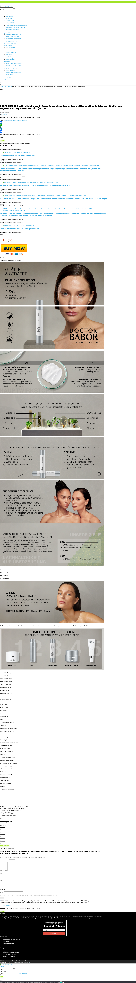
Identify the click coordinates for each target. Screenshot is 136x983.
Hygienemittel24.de (9, 961)
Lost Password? (23, 973)
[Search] (0, 84)
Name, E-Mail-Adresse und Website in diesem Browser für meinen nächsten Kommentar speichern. (29, 895)
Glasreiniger (9, 54)
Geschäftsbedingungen (9, 954)
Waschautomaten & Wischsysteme (12, 69)
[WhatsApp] (68, 125)
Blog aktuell (6, 941)
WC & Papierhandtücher (10, 43)
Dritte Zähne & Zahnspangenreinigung (16, 25)
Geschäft (4, 86)
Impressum (6, 951)
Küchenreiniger (10, 58)
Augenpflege (9, 16)
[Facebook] (68, 122)
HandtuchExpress (8, 945)
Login (1, 976)
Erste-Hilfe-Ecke (8, 78)
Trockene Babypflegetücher (14, 38)
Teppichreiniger (10, 59)
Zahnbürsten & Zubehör (12, 29)
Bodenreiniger (9, 51)
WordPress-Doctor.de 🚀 (23, 962)
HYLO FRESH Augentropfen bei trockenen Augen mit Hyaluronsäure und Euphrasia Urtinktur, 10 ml (35, 186)
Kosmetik (6, 15)
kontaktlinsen (23, 120)
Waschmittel (7, 61)
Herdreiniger (9, 56)
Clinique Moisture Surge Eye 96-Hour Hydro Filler (17, 156)
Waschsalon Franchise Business (11, 939)
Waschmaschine (10, 70)
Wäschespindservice (8, 943)
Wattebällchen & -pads (12, 40)
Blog (5, 79)
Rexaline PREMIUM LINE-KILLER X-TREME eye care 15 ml (19, 229)
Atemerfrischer (10, 22)
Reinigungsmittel (8, 45)
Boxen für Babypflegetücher (13, 34)
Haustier (6, 67)
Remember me (5, 975)
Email (2, 892)
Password (2, 973)
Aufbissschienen (10, 24)
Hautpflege (9, 18)
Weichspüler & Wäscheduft (13, 65)
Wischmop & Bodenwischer (13, 72)
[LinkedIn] (68, 129)
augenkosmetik (7, 120)
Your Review (4, 870)
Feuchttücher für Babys (12, 36)
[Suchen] (14, 8)
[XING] (68, 127)
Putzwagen (9, 76)
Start (1, 86)
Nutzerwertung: (4, 860)
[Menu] (0, 82)
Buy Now (2, 140)
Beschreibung (6, 237)
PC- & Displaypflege (11, 42)
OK (61, 982)
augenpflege (15, 120)
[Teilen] (68, 131)
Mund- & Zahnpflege (9, 20)
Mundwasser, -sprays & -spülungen (15, 27)
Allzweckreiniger (10, 47)
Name (2, 889)
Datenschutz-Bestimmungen (11, 952)
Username (3, 971)
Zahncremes (9, 31)
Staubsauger (9, 74)
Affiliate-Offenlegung (9, 956)
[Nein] (63, 982)
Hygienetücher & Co (9, 33)
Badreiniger (9, 49)
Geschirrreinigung (11, 52)
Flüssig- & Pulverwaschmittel (14, 63)
